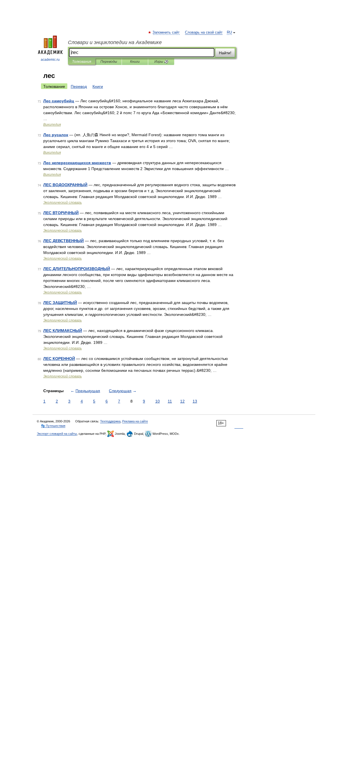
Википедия (52, 125)
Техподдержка (110, 421)
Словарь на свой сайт (204, 32)
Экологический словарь (62, 203)
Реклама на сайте (135, 421)
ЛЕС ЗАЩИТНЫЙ (60, 302)
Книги (135, 62)
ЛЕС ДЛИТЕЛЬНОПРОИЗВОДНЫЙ (76, 268)
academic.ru (50, 60)
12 (182, 401)
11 (170, 401)
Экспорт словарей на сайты (57, 433)
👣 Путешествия (53, 425)
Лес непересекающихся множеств (77, 162)
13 (195, 401)
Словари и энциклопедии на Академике (115, 42)
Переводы (108, 62)
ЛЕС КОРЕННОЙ (59, 358)
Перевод (79, 86)
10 (157, 401)
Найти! (225, 53)
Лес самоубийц (58, 101)
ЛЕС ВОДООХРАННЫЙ (65, 185)
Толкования (81, 62)
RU (229, 32)
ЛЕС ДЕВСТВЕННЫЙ (63, 240)
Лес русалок (55, 135)
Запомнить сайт (166, 32)
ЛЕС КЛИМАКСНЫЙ (62, 330)
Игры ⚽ (161, 62)
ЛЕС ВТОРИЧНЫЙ (61, 212)
